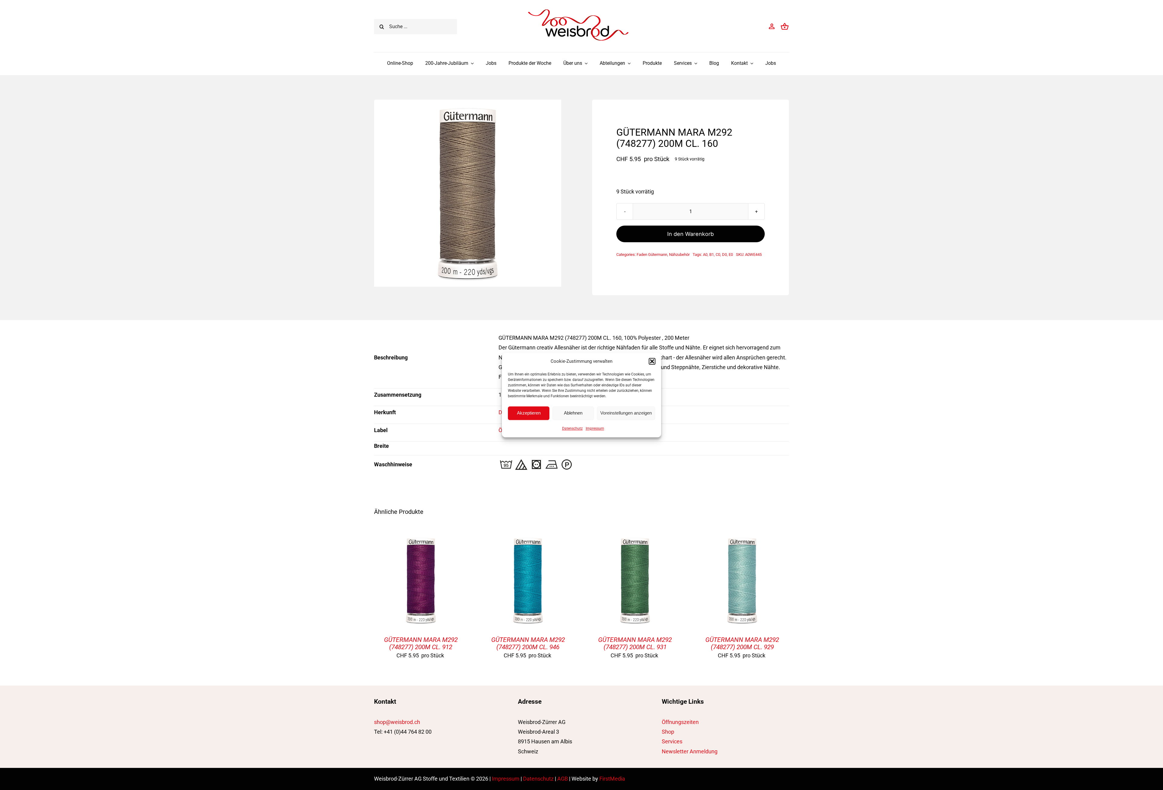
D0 (724, 254)
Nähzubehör (679, 254)
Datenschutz (572, 428)
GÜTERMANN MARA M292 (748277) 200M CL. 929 (742, 643)
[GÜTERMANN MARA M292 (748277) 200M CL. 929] (742, 538)
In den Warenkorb (690, 234)
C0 (718, 254)
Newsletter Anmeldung (689, 751)
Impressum (595, 428)
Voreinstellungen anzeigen (626, 412)
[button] (652, 361)
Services (672, 741)
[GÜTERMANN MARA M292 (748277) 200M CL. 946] (528, 538)
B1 (711, 254)
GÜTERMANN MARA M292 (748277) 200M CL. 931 (635, 643)
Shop (668, 732)
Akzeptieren (529, 412)
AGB (562, 778)
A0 (705, 254)
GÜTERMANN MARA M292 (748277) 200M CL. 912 (421, 643)
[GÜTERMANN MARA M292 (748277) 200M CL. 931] (635, 538)
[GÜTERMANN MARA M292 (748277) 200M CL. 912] (421, 538)
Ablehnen (573, 412)
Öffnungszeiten (680, 722)
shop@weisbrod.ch (397, 722)
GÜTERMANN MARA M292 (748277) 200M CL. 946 (528, 643)
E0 (731, 254)
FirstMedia (612, 778)
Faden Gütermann (652, 254)
